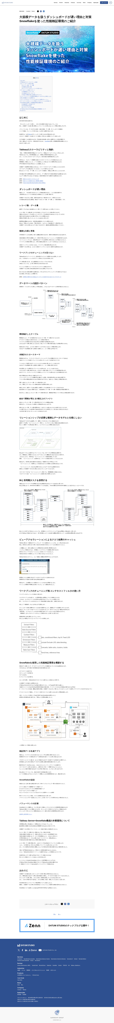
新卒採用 (19, 994)
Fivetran (60, 965)
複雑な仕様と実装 (27, 86)
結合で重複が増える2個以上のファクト (32, 94)
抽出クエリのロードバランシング (31, 179)
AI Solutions (19, 958)
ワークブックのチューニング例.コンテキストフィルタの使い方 (35, 101)
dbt (69, 965)
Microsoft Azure (42, 965)
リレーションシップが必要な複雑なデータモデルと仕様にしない (36, 96)
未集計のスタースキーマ (28, 93)
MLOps (31, 960)
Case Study (19, 979)
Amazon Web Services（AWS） (24, 965)
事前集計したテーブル (28, 91)
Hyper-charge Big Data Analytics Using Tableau (34, 182)
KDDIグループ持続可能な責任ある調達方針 (26, 999)
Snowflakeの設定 (27, 105)
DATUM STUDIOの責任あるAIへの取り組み (53, 997)
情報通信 (28, 970)
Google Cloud (35, 965)
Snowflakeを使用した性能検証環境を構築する (31, 102)
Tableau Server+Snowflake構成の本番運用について (33, 109)
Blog (22, 984)
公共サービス (53, 970)
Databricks (49, 965)
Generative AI (70, 958)
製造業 (47, 970)
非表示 (37, 77)
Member (24, 989)
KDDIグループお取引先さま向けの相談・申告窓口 (27, 1001)
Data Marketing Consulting (29, 958)
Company (19, 989)
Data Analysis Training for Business (58, 958)
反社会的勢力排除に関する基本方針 (35, 997)
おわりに (23, 110)
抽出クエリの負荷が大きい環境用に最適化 (33, 180)
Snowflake (28, 11)
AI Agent (75, 958)
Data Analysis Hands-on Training (43, 958)
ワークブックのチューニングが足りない (32, 88)
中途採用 (24, 994)
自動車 (18, 970)
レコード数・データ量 (28, 85)
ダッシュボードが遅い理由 (27, 83)
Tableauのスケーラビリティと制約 (28, 82)
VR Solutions (37, 960)
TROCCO (65, 965)
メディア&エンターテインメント (38, 970)
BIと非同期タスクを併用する (27, 97)
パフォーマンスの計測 (28, 107)
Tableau (33, 11)
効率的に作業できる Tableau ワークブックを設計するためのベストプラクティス (42, 276)
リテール (23, 970)
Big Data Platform (82, 958)
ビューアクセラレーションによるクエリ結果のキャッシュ (34, 99)
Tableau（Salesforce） (75, 965)
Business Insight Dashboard (23, 960)
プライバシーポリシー (22, 997)
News (18, 984)
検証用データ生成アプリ (28, 104)
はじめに (22, 80)
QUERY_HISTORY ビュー (25, 814)
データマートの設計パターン (27, 90)
